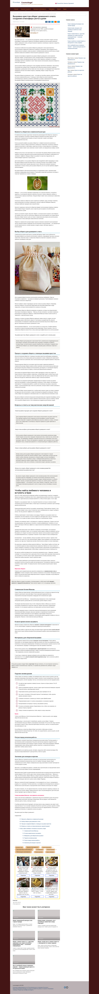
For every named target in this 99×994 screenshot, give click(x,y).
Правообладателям (17, 988)
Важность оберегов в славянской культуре (31, 819)
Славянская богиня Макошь (30, 831)
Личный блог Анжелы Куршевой (65, 3)
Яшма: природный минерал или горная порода (22, 921)
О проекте (44, 988)
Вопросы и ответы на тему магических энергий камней (35, 826)
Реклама (24, 988)
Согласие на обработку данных (34, 988)
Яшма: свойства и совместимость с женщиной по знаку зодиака (48, 942)
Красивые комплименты (39, 9)
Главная (16, 9)
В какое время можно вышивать (31, 833)
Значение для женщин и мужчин (31, 842)
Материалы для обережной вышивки (32, 835)
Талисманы (51, 9)
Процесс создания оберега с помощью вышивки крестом (35, 823)
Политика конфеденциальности (20, 987)
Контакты (45, 987)
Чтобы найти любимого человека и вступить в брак (32, 828)
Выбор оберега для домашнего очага (30, 821)
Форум (59, 9)
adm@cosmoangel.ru (29, 990)
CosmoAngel (26, 2)
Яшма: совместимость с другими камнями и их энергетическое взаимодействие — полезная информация (23, 944)
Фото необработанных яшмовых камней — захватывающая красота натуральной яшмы (23, 967)
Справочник (20, 990)
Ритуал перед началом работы (31, 840)
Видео (64, 9)
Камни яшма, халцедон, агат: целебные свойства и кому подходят (47, 922)
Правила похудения (26, 9)
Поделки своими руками (29, 838)
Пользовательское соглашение (35, 987)
